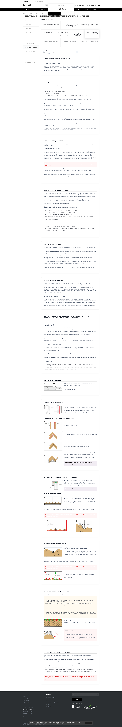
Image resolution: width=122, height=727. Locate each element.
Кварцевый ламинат (50, 697)
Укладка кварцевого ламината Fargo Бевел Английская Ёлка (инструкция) (70, 25)
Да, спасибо (54, 13)
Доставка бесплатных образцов (30, 63)
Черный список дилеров (30, 58)
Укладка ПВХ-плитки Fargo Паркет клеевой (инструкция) (89, 42)
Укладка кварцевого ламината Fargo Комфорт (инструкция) (48, 34)
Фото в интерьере (29, 32)
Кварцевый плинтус (50, 701)
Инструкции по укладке (31, 47)
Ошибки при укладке (30, 51)
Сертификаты (28, 28)
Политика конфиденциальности (58, 723)
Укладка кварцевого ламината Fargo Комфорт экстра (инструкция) (63, 34)
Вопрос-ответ (28, 24)
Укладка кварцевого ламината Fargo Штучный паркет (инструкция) (92, 34)
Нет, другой (67, 13)
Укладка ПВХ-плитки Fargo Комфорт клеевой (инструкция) (70, 42)
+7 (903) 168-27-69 (79, 5)
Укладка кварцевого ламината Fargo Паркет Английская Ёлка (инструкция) (77, 33)
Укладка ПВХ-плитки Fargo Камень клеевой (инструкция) (51, 42)
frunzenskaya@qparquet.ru (39, 1)
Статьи (26, 20)
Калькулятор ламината (30, 43)
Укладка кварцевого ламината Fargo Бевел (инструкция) (51, 25)
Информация (26, 694)
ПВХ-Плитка (49, 699)
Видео (26, 39)
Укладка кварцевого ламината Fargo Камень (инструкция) (89, 25)
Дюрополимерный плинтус (52, 702)
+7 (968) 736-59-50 (91, 5)
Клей (47, 704)
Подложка (48, 706)
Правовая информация (30, 55)
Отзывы (26, 36)
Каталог (48, 694)
